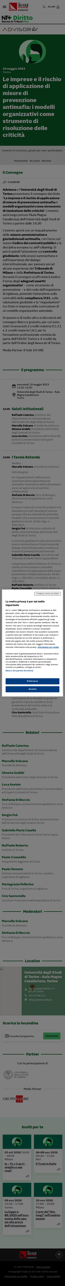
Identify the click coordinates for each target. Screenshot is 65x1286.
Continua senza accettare (47, 593)
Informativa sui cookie (48, 647)
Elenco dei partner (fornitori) (19, 671)
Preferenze (32, 681)
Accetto (33, 689)
